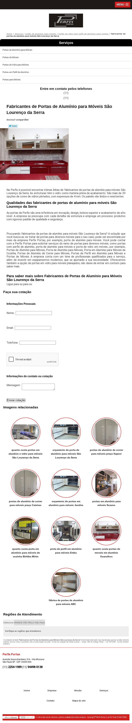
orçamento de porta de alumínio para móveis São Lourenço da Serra (66, 454)
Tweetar (13, 126)
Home (27, 690)
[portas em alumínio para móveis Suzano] (106, 481)
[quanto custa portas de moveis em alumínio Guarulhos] (106, 529)
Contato (50, 700)
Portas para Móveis (12, 79)
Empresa (52, 690)
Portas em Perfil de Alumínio (16, 72)
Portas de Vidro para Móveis (16, 65)
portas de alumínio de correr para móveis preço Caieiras (25, 503)
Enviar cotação (16, 400)
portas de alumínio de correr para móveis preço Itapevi (106, 452)
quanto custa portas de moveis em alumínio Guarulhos (106, 553)
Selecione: (8, 622)
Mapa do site (78, 700)
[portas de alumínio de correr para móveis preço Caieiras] (25, 481)
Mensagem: (14, 385)
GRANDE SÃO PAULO (24, 622)
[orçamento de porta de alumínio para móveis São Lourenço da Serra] (66, 430)
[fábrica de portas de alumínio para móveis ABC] (66, 580)
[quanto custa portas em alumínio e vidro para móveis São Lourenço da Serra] (25, 430)
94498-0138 (35, 667)
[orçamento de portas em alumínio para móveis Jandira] (66, 481)
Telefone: (13, 342)
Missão (78, 690)
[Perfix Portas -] (66, 20)
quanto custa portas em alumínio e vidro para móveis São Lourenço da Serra (25, 454)
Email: (11, 327)
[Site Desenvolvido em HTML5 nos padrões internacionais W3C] (27, 717)
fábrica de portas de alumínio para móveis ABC (66, 602)
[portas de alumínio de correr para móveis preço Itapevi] (106, 430)
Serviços (66, 43)
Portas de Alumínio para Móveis (17, 50)
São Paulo (40, 622)
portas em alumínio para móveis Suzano (106, 503)
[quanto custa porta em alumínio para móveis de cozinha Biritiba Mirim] (25, 529)
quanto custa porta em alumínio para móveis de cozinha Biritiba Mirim (25, 553)
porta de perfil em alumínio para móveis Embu (66, 551)
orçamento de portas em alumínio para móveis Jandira (66, 503)
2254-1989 (14, 667)
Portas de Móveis (11, 57)
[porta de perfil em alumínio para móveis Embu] (66, 529)
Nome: (11, 313)
